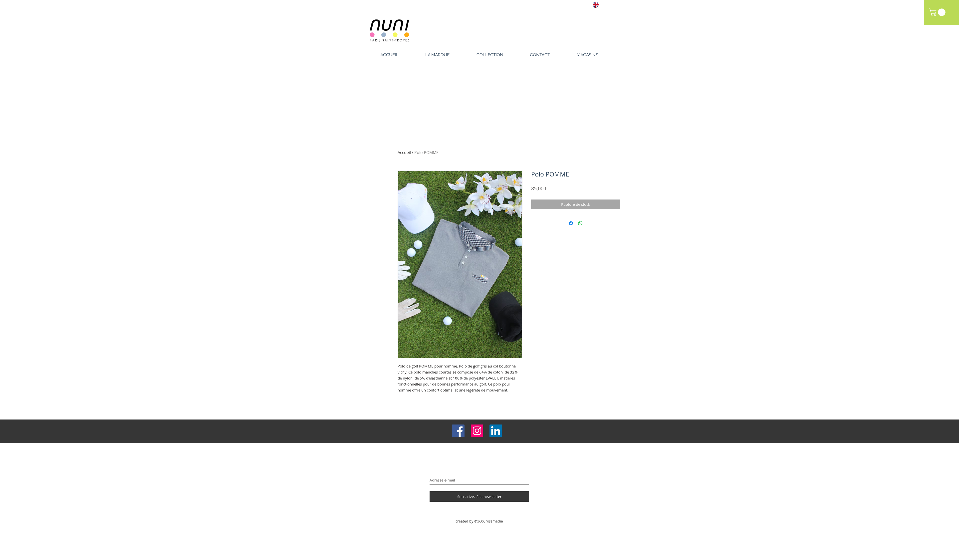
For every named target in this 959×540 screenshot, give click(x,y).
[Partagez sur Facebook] (571, 223)
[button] (938, 12)
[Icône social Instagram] (477, 430)
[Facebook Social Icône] (458, 430)
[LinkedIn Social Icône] (495, 430)
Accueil (404, 152)
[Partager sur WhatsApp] (580, 223)
